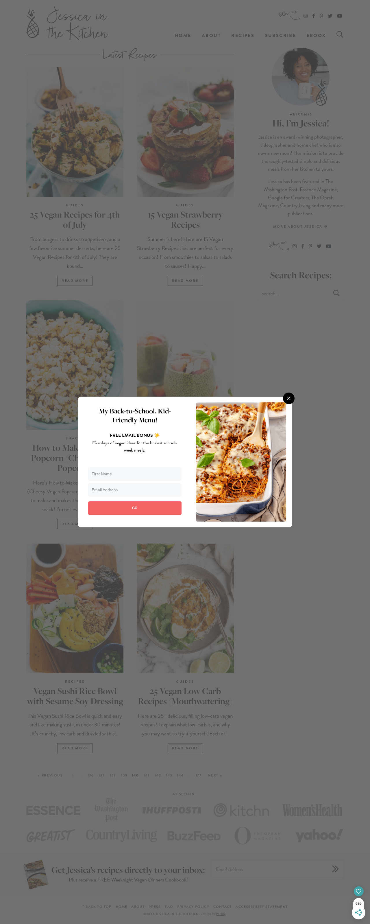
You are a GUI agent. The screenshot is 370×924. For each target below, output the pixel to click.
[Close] (289, 398)
